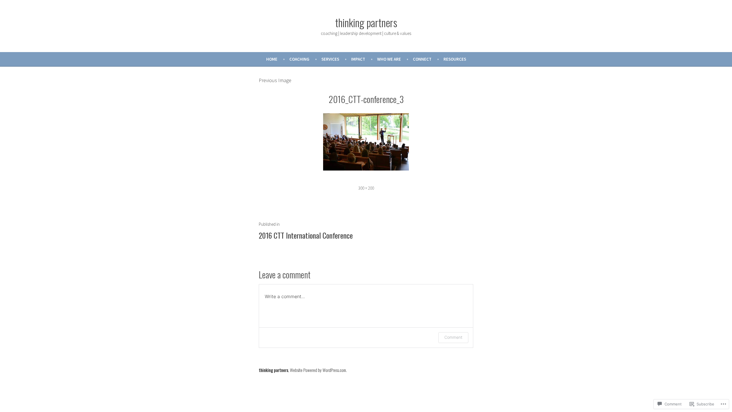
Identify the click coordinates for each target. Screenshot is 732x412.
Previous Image (275, 80)
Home (271, 59)
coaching (299, 59)
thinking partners (366, 22)
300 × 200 (366, 188)
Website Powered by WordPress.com (318, 370)
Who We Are (389, 59)
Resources (454, 59)
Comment (453, 337)
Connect (422, 59)
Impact (358, 59)
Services (330, 59)
